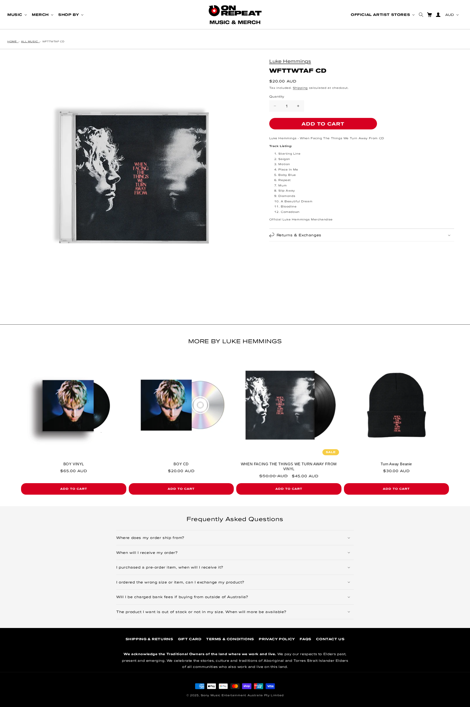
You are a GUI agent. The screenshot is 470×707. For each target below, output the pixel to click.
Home (13, 41)
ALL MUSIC (30, 41)
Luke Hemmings (290, 60)
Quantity (276, 96)
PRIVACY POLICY (277, 639)
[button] (16, 14)
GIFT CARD (189, 639)
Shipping (300, 88)
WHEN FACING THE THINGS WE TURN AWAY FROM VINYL (289, 466)
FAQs (305, 639)
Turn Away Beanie (396, 464)
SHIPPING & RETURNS (149, 639)
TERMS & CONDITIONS (230, 639)
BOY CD (181, 464)
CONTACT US (330, 639)
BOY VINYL (73, 464)
